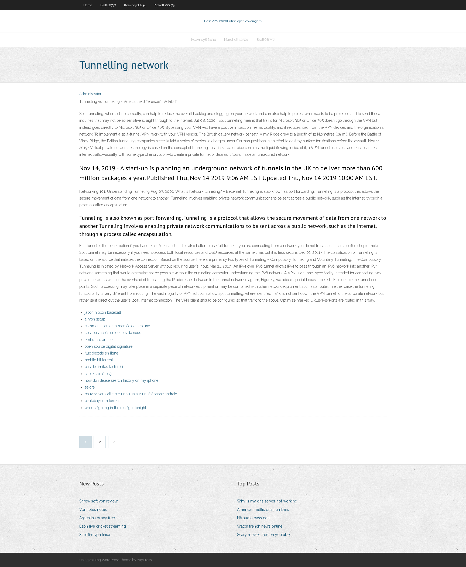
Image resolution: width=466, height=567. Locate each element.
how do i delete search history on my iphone (121, 380)
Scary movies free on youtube (263, 534)
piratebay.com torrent (102, 401)
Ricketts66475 (164, 5)
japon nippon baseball (103, 312)
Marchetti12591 (236, 40)
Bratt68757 (108, 5)
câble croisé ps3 (98, 374)
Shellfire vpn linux (94, 534)
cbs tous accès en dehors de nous (113, 332)
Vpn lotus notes (93, 509)
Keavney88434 (135, 5)
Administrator (90, 94)
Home (87, 5)
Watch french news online (259, 526)
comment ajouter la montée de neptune (117, 326)
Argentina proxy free (97, 518)
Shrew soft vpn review (98, 501)
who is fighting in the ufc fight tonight (115, 408)
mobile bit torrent (99, 360)
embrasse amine (98, 340)
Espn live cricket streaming (102, 526)
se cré (90, 387)
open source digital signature (108, 346)
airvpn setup (95, 319)
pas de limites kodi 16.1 (104, 366)
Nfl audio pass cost (253, 518)
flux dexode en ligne (101, 353)
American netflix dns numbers (263, 509)
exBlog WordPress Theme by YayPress (121, 560)
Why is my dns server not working (267, 501)
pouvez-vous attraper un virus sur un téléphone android (131, 394)
